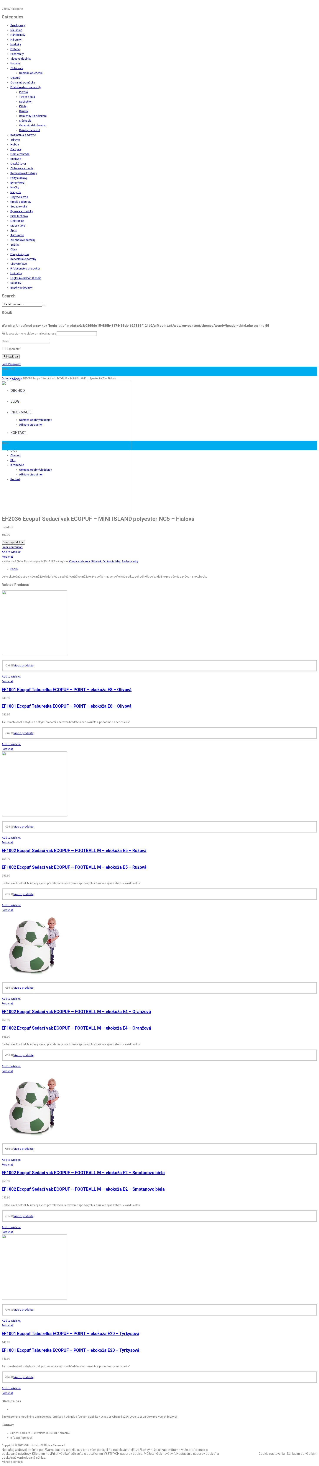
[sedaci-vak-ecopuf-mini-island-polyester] (67, 510)
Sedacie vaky (18, 206)
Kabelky (15, 63)
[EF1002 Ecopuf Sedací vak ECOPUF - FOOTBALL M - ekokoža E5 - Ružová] (34, 815)
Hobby (14, 144)
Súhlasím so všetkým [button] (302, 1454)
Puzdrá (23, 92)
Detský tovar (18, 163)
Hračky (14, 187)
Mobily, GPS (17, 225)
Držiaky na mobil (29, 130)
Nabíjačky (25, 101)
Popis (14, 569)
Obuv (13, 249)
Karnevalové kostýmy (23, 173)
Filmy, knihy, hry (19, 254)
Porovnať (7, 556)
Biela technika (19, 216)
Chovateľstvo (18, 263)
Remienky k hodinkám (33, 116)
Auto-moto (17, 235)
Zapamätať (13, 349)
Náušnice (16, 30)
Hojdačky (16, 273)
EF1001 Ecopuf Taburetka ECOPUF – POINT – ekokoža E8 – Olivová (67, 689)
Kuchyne (15, 158)
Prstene (15, 49)
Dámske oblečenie (31, 73)
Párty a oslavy (18, 178)
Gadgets (15, 149)
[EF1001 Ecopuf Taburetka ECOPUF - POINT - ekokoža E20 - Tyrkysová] (34, 1298)
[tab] (163, 569)
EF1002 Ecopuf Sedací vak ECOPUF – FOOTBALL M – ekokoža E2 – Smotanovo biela (83, 1172)
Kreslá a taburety (20, 201)
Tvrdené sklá (27, 96)
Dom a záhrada (20, 154)
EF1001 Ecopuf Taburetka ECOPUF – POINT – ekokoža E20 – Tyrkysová (70, 1333)
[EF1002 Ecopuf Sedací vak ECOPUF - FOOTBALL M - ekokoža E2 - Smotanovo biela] (34, 1137)
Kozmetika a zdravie (23, 135)
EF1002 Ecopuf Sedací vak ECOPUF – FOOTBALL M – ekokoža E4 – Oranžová (76, 1011)
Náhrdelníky (17, 34)
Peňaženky (17, 54)
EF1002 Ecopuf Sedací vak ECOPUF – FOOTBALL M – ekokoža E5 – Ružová (74, 850)
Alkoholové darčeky (22, 240)
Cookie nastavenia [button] (272, 1454)
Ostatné (15, 77)
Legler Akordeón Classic (25, 278)
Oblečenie (16, 68)
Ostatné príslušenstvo (32, 125)
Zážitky (14, 244)
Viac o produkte (13, 542)
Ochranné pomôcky (22, 82)
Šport (13, 230)
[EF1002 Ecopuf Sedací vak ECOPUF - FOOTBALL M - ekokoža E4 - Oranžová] (34, 976)
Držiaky (23, 111)
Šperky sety (17, 25)
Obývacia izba (19, 197)
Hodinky (15, 44)
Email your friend (12, 547)
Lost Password (11, 364)
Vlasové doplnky (20, 58)
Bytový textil (17, 182)
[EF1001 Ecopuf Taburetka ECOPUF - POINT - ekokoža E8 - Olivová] (34, 654)
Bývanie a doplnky (21, 211)
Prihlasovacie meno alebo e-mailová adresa (29, 333)
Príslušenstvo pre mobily (25, 87)
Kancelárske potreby (23, 259)
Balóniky (15, 282)
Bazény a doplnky (21, 287)
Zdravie (15, 139)
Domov (6, 378)
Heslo (5, 341)
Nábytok (15, 192)
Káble (22, 106)
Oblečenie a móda (21, 168)
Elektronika (17, 220)
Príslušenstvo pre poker (25, 268)
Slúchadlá (25, 120)
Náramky (15, 39)
